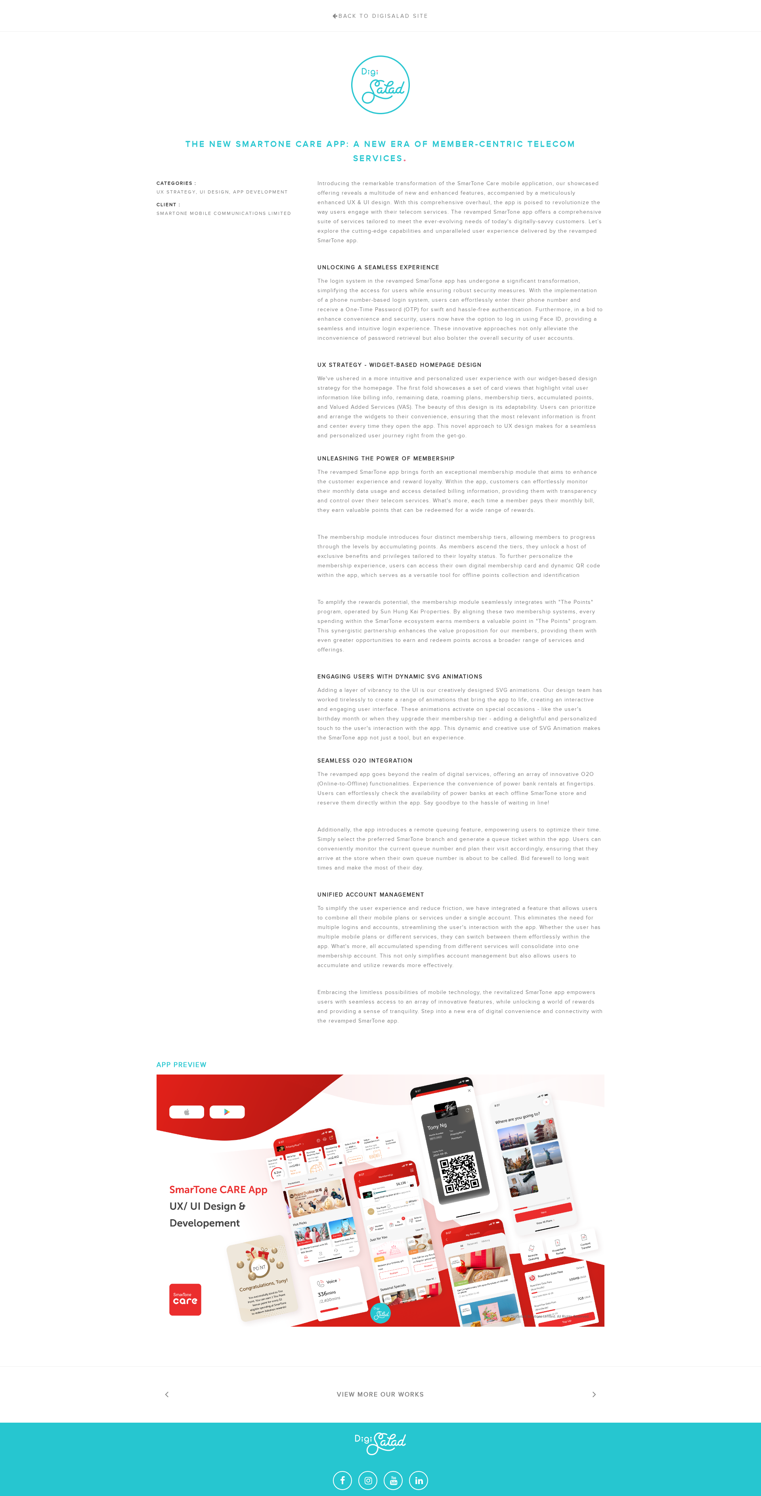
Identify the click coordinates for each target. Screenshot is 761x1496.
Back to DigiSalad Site (383, 16)
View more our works (380, 1394)
